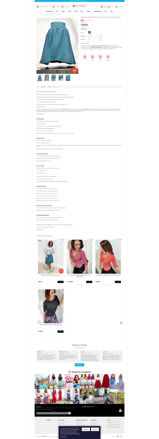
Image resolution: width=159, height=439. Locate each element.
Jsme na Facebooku (65, 407)
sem (55, 149)
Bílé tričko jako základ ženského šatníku (114, 424)
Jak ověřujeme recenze (94, 421)
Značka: (88, 20)
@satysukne (50, 409)
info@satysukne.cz (68, 224)
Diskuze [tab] (55, 86)
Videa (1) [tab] (49, 86)
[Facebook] (92, 58)
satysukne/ (73, 407)
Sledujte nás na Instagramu (81, 372)
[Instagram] (100, 58)
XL (109, 284)
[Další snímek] (77, 46)
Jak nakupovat (92, 425)
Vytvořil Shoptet (114, 436)
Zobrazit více (79, 364)
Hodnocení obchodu (79, 345)
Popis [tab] (37, 86)
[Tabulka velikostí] (108, 58)
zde (75, 431)
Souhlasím (95, 429)
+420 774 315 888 (49, 407)
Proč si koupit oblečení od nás (63, 421)
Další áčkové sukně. (40, 229)
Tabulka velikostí (79, 421)
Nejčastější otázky (61, 423)
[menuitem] (50, 11)
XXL (81, 284)
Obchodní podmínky (93, 423)
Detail (61, 281)
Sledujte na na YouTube (42, 409)
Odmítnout (85, 429)
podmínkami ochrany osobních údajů (58, 414)
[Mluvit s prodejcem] (85, 58)
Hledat (50, 6)
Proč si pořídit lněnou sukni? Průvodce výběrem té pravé (114, 422)
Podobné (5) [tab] (43, 86)
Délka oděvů (78, 423)
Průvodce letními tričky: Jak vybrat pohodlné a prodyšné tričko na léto (113, 427)
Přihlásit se (69, 413)
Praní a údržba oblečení (80, 425)
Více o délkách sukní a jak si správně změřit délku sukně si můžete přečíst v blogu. (51, 181)
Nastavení (63, 436)
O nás (59, 425)
